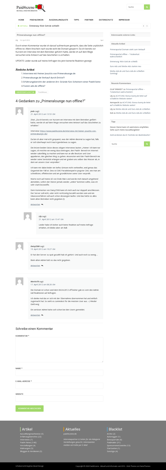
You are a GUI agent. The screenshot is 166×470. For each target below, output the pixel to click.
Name (19, 368)
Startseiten (112, 448)
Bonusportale (113, 439)
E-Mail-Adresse (24, 381)
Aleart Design (38, 466)
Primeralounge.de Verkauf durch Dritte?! (44, 77)
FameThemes (145, 466)
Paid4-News (25, 442)
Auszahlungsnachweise (30, 433)
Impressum (124, 19)
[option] (88, 25)
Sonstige (111, 451)
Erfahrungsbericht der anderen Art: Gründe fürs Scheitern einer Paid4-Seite (62, 81)
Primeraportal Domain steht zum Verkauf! (127, 49)
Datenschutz (106, 19)
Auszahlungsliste (58, 19)
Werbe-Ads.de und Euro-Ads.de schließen (133, 109)
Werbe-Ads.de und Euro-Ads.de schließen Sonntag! (127, 72)
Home (21, 19)
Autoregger (112, 436)
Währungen (25, 448)
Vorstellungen (26, 445)
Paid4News (42, 92)
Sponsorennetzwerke (116, 445)
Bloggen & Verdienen (29, 451)
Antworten (35, 204)
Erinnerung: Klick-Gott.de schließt (44, 26)
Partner (89, 19)
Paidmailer (111, 442)
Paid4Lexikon (36, 19)
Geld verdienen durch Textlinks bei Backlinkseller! (130, 135)
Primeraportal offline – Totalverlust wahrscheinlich (124, 55)
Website (19, 394)
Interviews (25, 439)
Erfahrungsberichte (28, 436)
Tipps (76, 19)
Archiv (109, 433)
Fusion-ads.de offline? (34, 85)
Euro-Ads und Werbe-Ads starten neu (125, 66)
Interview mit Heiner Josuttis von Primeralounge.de (49, 73)
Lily (17, 40)
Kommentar (22, 336)
